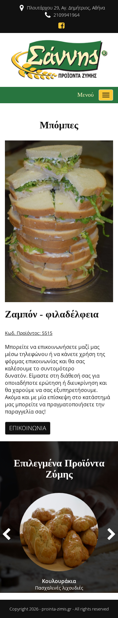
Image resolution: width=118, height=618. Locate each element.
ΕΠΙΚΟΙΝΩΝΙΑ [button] (27, 428)
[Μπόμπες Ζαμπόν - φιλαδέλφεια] (59, 220)
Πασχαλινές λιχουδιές (59, 584)
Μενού (85, 94)
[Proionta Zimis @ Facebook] (59, 25)
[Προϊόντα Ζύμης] (59, 59)
